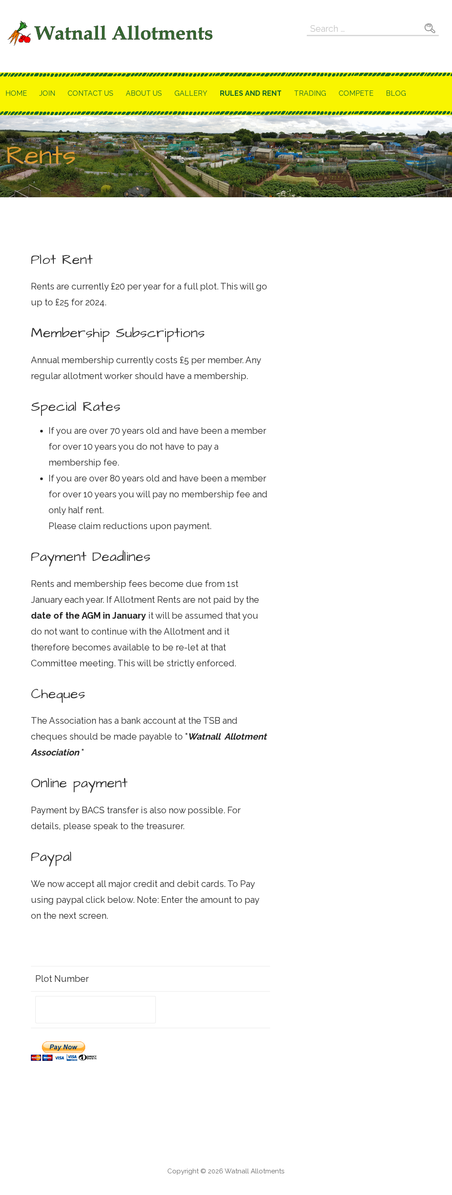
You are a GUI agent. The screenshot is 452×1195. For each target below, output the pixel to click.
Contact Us (90, 93)
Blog (396, 93)
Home (16, 93)
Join (47, 93)
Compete (356, 93)
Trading (310, 93)
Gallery (190, 93)
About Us (144, 93)
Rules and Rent (251, 93)
